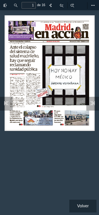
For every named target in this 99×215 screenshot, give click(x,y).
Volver (83, 206)
